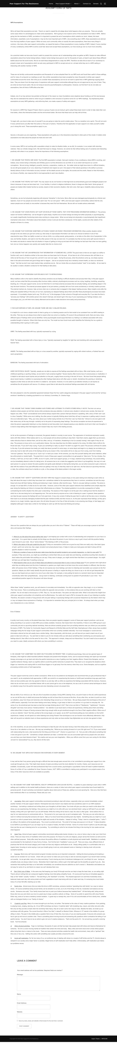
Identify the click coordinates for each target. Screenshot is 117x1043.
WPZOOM (104, 1038)
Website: (20, 1012)
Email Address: (22, 1003)
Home (51, 3)
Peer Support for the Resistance (24, 4)
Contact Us (87, 3)
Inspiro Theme (95, 1038)
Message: (20, 974)
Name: (19, 994)
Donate (95, 3)
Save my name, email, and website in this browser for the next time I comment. (41, 1020)
